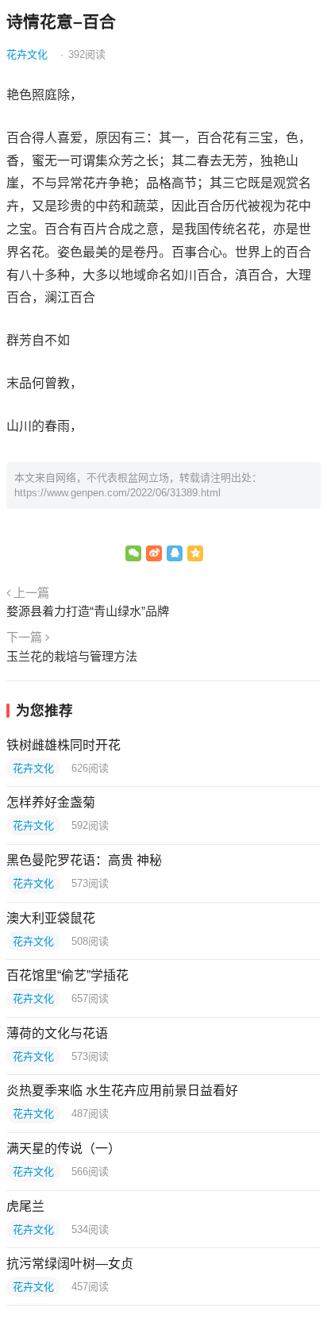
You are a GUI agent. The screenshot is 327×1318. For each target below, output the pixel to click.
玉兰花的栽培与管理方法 (71, 656)
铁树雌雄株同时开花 (63, 745)
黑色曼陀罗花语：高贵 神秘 (84, 860)
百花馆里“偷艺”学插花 (67, 975)
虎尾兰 (25, 1206)
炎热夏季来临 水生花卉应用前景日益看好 (122, 1090)
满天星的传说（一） (63, 1148)
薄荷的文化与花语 (57, 1033)
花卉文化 (27, 54)
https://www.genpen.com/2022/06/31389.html (117, 493)
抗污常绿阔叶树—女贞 (69, 1263)
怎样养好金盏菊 (50, 802)
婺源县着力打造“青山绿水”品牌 (87, 611)
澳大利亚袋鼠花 (50, 918)
